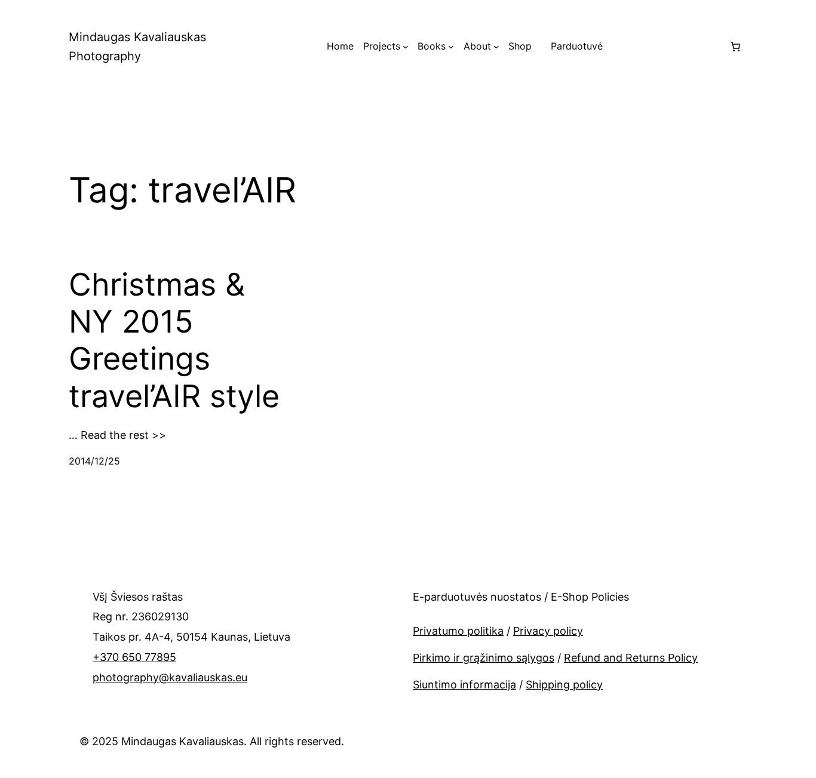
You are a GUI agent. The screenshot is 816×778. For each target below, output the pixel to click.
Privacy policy (548, 631)
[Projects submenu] (406, 47)
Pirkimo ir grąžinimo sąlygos (483, 657)
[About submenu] (496, 47)
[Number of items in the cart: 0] (735, 47)
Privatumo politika (458, 631)
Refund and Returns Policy (631, 657)
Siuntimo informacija (464, 684)
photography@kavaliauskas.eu (170, 677)
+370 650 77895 (134, 657)
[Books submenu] (451, 47)
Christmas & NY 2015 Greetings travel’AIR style (174, 340)
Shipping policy (564, 684)
